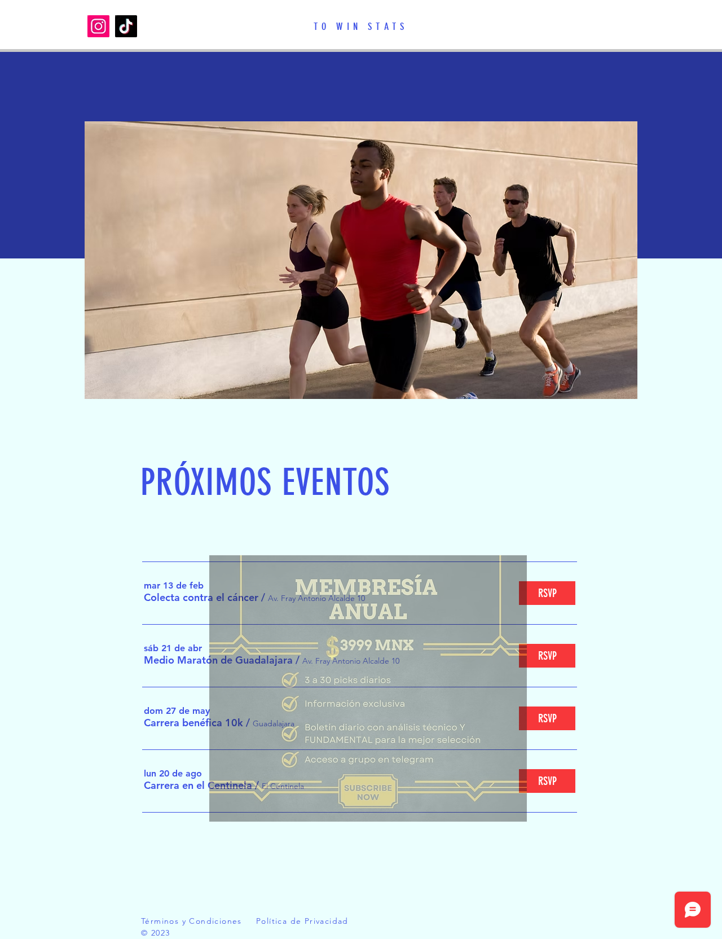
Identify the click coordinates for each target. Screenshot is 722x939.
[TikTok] (126, 26)
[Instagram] (98, 26)
